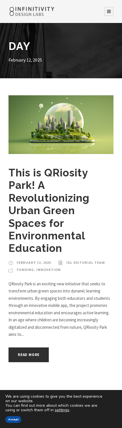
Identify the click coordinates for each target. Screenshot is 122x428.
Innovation (48, 269)
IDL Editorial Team (85, 262)
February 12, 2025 (34, 262)
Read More (28, 354)
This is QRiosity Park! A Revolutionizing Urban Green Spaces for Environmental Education (49, 210)
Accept (13, 419)
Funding (25, 269)
